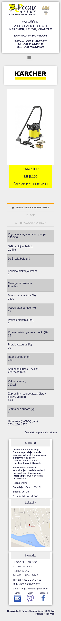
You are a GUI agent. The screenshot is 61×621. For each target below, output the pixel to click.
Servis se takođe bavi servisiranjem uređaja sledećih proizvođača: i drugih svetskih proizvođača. (29, 473)
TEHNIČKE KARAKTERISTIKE (32, 207)
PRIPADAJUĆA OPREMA (32, 222)
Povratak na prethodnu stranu (41, 432)
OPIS (32, 215)
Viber (30, 593)
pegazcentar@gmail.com (34, 588)
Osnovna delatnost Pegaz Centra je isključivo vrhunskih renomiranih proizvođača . (29, 456)
